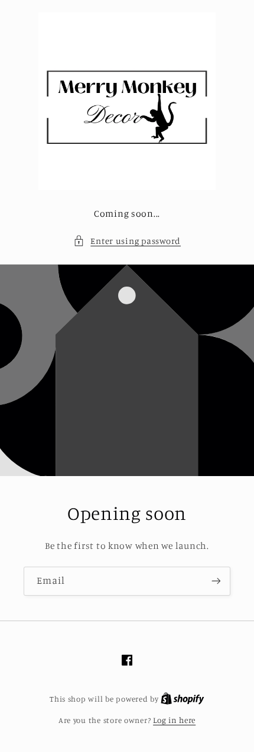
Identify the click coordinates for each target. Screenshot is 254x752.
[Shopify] (182, 698)
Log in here (174, 720)
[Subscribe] (216, 581)
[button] (127, 241)
